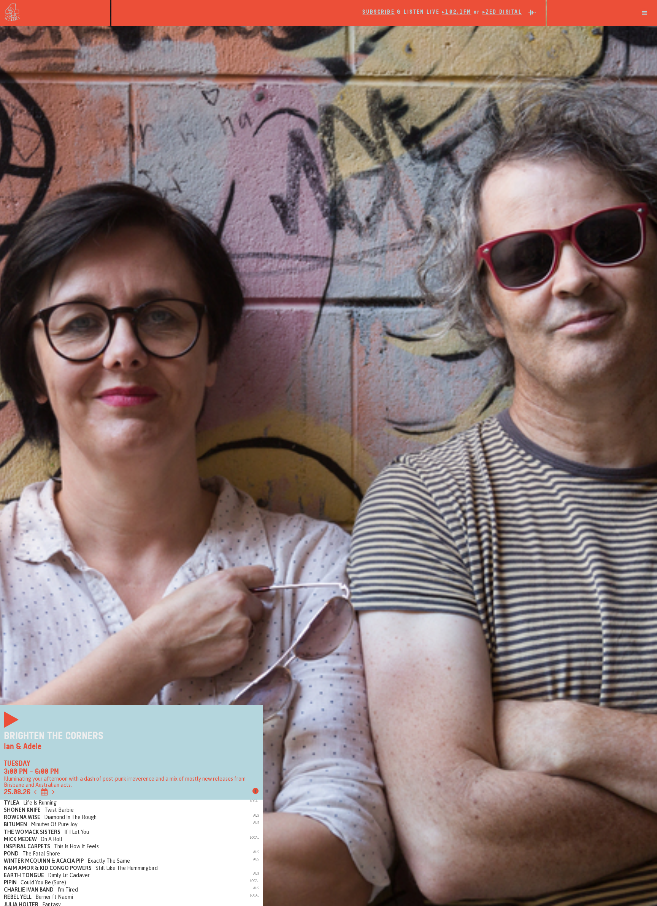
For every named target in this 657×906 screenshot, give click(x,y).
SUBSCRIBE (378, 12)
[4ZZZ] (55, 12)
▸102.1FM (456, 12)
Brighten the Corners (53, 736)
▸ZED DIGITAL (502, 12)
